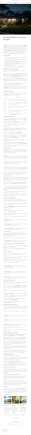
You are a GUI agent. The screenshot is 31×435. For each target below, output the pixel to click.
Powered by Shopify (7, 433)
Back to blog (16, 418)
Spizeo (4, 433)
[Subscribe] (21, 424)
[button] (1, 2)
